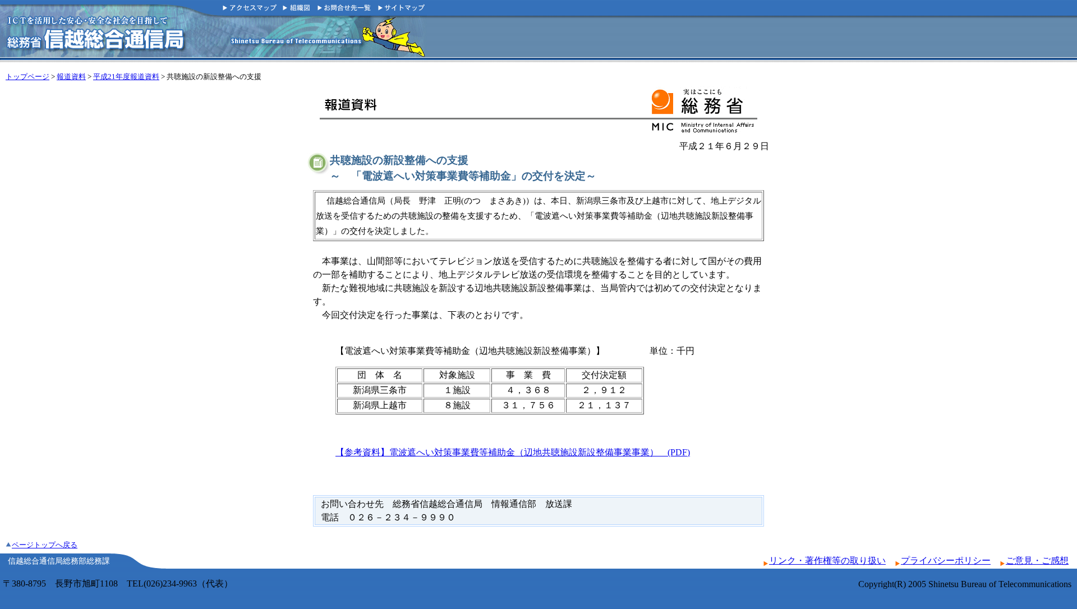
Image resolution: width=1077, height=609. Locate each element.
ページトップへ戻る (44, 545)
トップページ (27, 77)
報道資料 (71, 77)
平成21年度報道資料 (126, 77)
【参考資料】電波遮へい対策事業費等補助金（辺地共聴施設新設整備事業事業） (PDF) (512, 452)
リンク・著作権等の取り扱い (827, 560)
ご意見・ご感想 (1037, 560)
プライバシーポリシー (946, 560)
